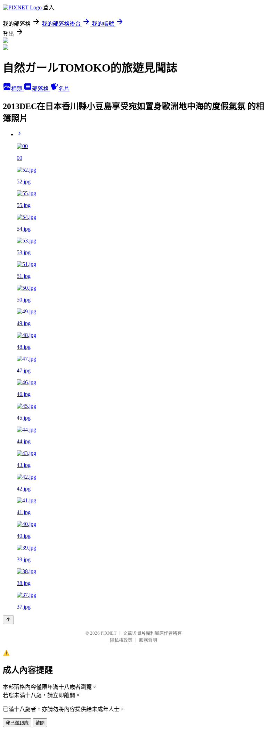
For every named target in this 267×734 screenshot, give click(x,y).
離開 (39, 723)
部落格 (41, 89)
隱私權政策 (121, 640)
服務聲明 (148, 640)
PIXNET (108, 633)
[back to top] (8, 620)
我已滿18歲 (17, 723)
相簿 (17, 89)
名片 (64, 89)
